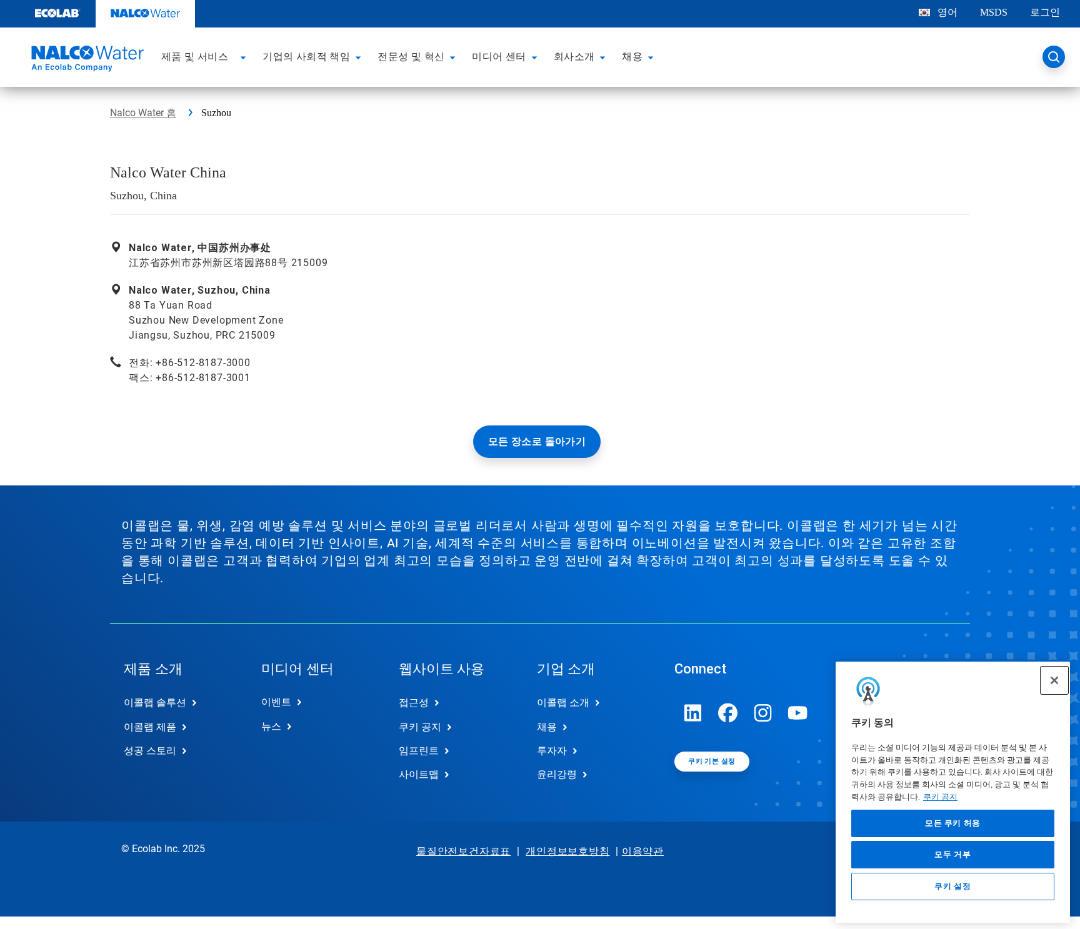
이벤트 (276, 702)
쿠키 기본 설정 (711, 761)
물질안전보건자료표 (463, 851)
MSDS (994, 12)
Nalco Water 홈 (143, 113)
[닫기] (1054, 680)
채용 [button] (632, 56)
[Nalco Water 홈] (85, 60)
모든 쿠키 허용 (953, 823)
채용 (547, 727)
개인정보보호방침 (567, 851)
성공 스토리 (150, 751)
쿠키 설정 (952, 886)
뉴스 (271, 726)
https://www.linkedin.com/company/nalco (693, 712)
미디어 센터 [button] (499, 56)
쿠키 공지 (940, 797)
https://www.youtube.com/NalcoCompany (798, 712)
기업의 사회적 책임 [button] (306, 56)
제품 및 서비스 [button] (194, 56)
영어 (948, 12)
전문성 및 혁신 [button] (411, 56)
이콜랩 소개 (563, 702)
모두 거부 (952, 854)
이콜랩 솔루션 (155, 702)
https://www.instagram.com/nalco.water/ (763, 712)
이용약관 (643, 851)
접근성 (414, 702)
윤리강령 (557, 774)
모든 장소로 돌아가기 (537, 441)
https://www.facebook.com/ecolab (728, 712)
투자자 (552, 751)
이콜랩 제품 (150, 727)
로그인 (1045, 12)
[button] (245, 56)
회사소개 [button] (574, 56)
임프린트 (419, 751)
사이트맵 (419, 774)
